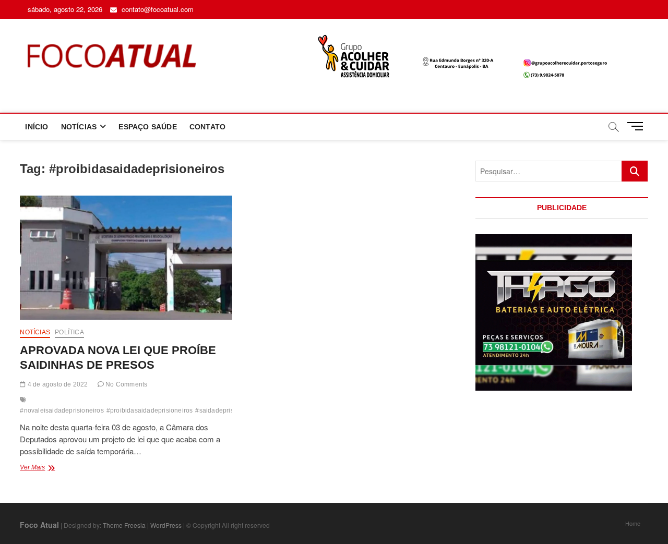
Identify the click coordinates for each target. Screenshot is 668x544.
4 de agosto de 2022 (57, 384)
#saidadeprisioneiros (226, 410)
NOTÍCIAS (79, 127)
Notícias (35, 332)
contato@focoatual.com (157, 9)
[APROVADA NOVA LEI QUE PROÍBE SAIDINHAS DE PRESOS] (126, 258)
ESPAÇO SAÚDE (147, 127)
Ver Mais (49, 468)
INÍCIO (36, 127)
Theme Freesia (124, 525)
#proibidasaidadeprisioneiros (149, 410)
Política (69, 332)
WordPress (166, 525)
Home (632, 523)
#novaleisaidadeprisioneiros (61, 410)
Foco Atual (39, 524)
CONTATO (207, 127)
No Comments (125, 384)
